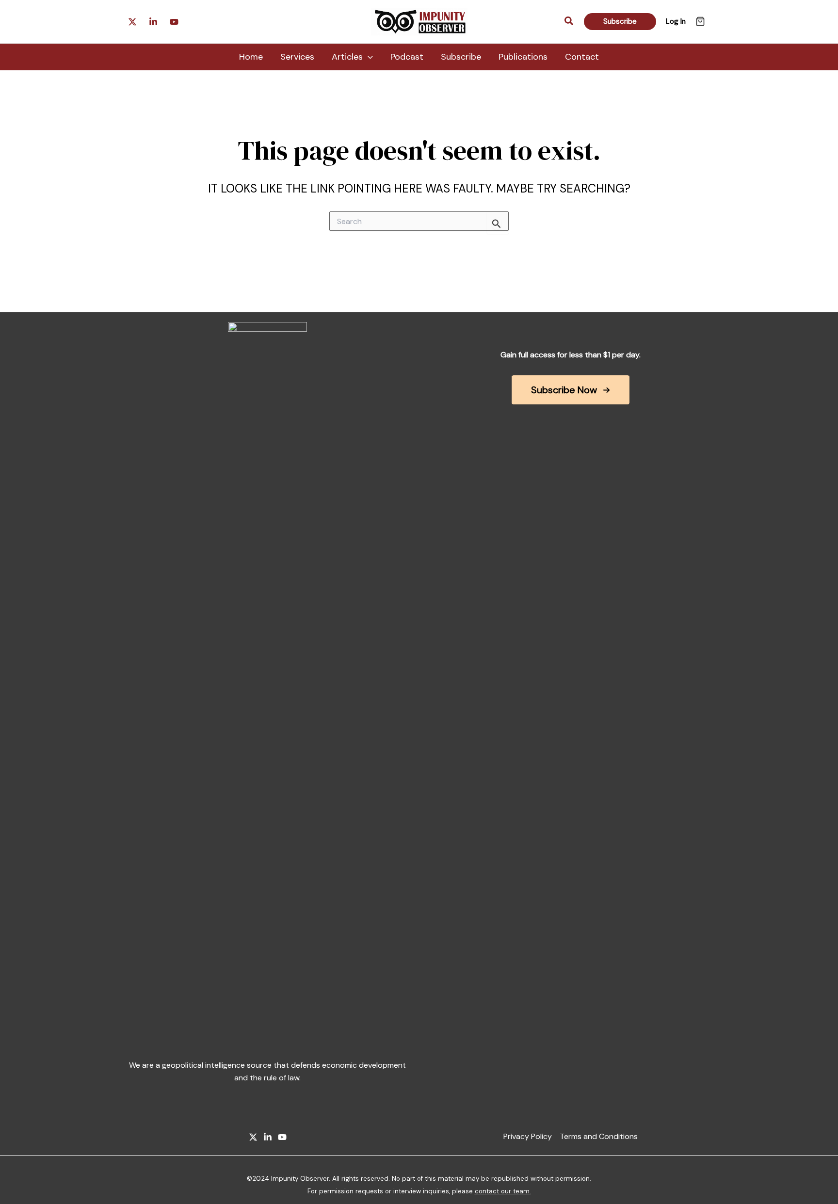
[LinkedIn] (267, 1137)
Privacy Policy (527, 1136)
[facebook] (153, 21)
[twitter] (174, 21)
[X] (253, 1137)
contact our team (502, 1191)
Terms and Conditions (599, 1136)
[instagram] (132, 21)
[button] (569, 22)
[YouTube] (282, 1137)
